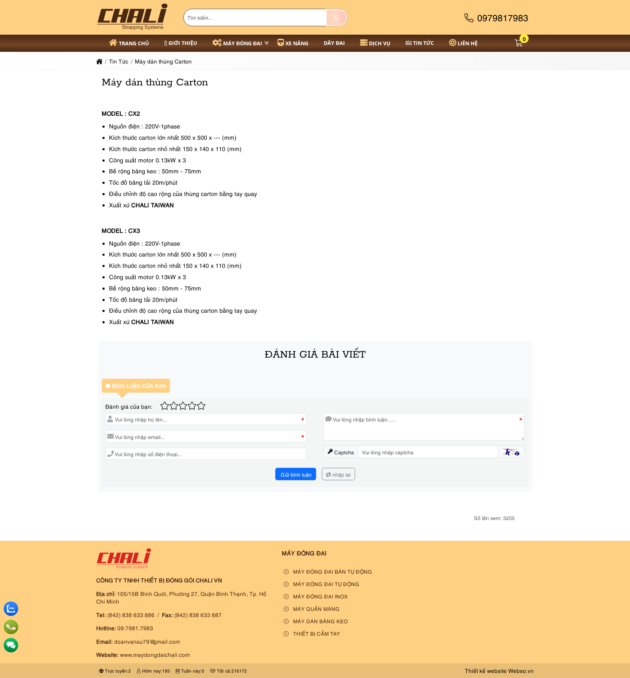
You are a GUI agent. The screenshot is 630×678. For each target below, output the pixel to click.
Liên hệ (468, 43)
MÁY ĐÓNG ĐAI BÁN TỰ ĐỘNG (332, 571)
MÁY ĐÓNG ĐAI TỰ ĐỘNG (325, 583)
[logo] (132, 30)
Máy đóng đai (242, 43)
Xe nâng (296, 43)
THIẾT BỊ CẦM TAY (316, 633)
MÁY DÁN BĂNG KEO (320, 620)
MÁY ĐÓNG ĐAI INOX (320, 596)
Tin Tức (423, 42)
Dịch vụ (379, 43)
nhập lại (341, 474)
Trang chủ (134, 43)
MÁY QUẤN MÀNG (316, 608)
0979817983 (501, 17)
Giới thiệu (182, 42)
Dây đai (334, 42)
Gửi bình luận (295, 474)
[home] (99, 61)
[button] (519, 43)
